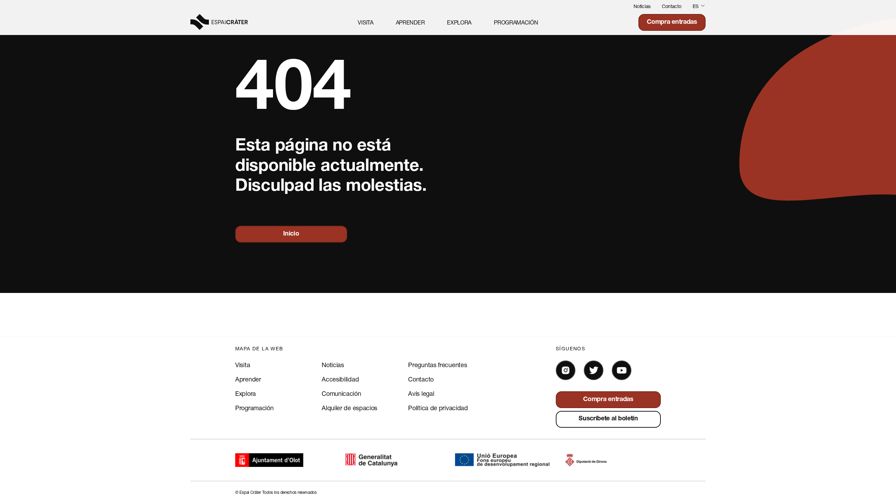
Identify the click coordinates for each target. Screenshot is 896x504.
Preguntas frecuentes (437, 365)
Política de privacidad (438, 408)
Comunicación (341, 393)
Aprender (410, 22)
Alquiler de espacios (349, 408)
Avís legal (421, 393)
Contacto (671, 6)
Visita (365, 22)
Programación (516, 22)
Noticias (642, 6)
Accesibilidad (340, 379)
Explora (459, 22)
